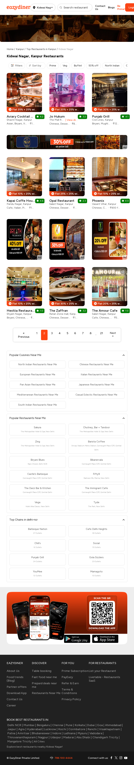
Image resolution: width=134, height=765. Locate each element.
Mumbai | (30, 725)
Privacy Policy (71, 699)
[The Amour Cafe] (109, 294)
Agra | (22, 729)
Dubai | (91, 725)
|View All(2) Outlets (71, 119)
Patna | (12, 733)
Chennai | (58, 725)
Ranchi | (93, 729)
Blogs (111, 7)
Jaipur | (12, 729)
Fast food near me (44, 677)
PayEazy (67, 677)
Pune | (70, 725)
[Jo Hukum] (67, 100)
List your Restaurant (102, 671)
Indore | (57, 733)
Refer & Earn (70, 683)
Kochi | (63, 729)
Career (11, 705)
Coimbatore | (77, 729)
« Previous (23, 335)
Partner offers (17, 687)
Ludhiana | (70, 733)
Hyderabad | (35, 729)
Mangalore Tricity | (20, 741)
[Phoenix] (109, 184)
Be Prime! (121, 7)
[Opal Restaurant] (67, 184)
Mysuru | (83, 733)
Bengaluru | (44, 725)
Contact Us (100, 7)
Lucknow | (51, 729)
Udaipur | (56, 737)
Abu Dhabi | (84, 737)
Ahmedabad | (114, 725)
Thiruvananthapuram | (22, 737)
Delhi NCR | (15, 725)
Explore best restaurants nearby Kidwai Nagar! (35, 746)
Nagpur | (44, 737)
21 (101, 333)
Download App (17, 693)
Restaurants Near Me (46, 693)
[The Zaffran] (67, 294)
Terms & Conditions (69, 691)
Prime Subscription (75, 671)
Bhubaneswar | (41, 733)
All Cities (39, 741)
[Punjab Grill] (109, 100)
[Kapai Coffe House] (24, 184)
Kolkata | (80, 725)
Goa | (100, 725)
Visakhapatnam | (110, 729)
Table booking (41, 671)
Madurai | (69, 737)
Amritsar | (24, 733)
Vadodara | (96, 733)
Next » (113, 334)
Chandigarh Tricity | (106, 737)
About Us (13, 671)
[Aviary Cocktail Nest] (24, 100)
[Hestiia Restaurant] (24, 294)
